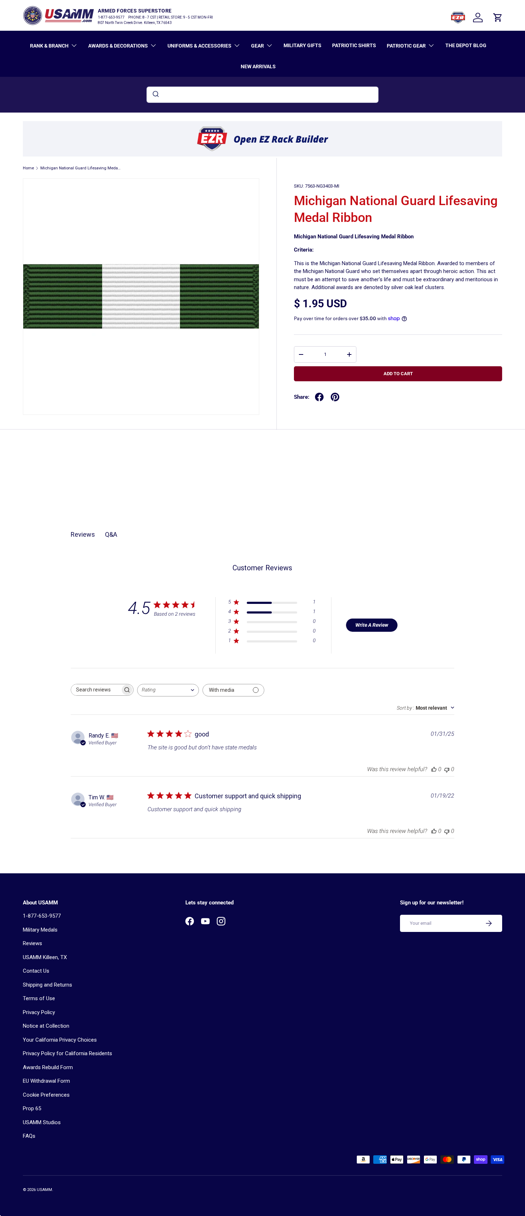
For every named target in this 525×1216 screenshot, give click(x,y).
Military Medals (40, 930)
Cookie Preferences (46, 1095)
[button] (498, 17)
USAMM (44, 1189)
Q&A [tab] (111, 534)
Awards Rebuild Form (48, 1067)
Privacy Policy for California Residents (67, 1053)
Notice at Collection (46, 1026)
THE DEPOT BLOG (465, 45)
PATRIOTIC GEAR (406, 46)
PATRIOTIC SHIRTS (354, 45)
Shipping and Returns (47, 985)
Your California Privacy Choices (60, 1040)
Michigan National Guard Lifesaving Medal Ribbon (80, 168)
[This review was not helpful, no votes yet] (446, 769)
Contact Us (36, 971)
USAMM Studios (42, 1122)
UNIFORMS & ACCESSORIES (199, 46)
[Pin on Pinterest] (335, 397)
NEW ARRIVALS (258, 66)
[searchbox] (95, 689)
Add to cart (398, 373)
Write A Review (371, 625)
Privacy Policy (39, 1012)
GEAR (257, 46)
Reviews (32, 943)
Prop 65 (32, 1108)
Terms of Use (39, 998)
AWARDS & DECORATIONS (118, 46)
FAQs (29, 1136)
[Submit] (155, 95)
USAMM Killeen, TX (45, 957)
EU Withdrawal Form (46, 1081)
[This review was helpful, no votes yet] (433, 769)
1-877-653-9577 (42, 916)
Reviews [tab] (83, 534)
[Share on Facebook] (319, 397)
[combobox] (262, 94)
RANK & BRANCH (49, 46)
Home (28, 168)
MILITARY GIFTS (302, 45)
